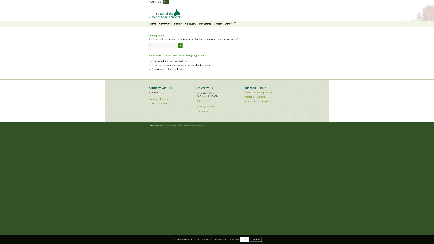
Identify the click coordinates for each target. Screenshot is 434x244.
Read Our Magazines (159, 99)
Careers (166, 2)
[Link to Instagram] (159, 2)
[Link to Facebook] (149, 2)
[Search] (235, 24)
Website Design (182, 125)
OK (245, 239)
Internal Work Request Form (259, 92)
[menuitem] (153, 24)
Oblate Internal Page (256, 97)
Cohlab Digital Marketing (196, 125)
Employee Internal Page (257, 101)
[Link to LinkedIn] (156, 2)
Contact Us (202, 111)
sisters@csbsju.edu (206, 106)
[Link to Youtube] (152, 2)
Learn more (256, 239)
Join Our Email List (158, 103)
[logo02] (165, 13)
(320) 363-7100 (204, 101)
